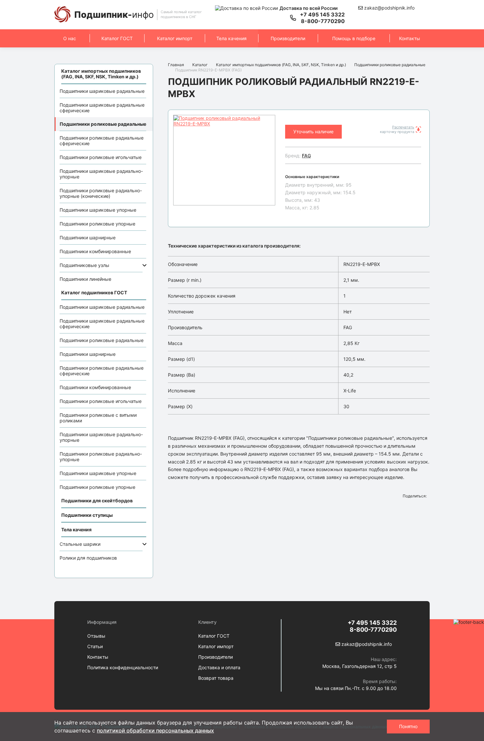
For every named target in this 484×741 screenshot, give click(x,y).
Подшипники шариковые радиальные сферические (102, 107)
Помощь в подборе (353, 38)
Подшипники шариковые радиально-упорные (101, 173)
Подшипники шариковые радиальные (102, 91)
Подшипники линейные (85, 279)
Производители (288, 38)
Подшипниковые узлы (84, 265)
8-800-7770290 (323, 21)
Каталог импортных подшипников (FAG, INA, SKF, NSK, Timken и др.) (281, 64)
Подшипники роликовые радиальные (103, 124)
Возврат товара (215, 678)
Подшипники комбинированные (95, 251)
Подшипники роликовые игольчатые (101, 157)
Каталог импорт (174, 38)
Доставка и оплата (219, 667)
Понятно (408, 726)
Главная (176, 64)
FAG (306, 155)
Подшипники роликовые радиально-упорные (101, 456)
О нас (69, 38)
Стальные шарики (80, 544)
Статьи (95, 646)
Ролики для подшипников (88, 558)
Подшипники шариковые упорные (98, 210)
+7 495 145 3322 (322, 14)
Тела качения (231, 38)
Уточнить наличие (313, 131)
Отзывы (96, 636)
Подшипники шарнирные (88, 237)
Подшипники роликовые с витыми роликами (98, 417)
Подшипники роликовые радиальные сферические (102, 140)
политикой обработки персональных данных (155, 730)
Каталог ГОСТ (117, 38)
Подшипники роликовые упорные (97, 223)
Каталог (200, 64)
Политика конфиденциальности (122, 667)
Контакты (409, 38)
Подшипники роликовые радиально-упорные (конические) (101, 193)
